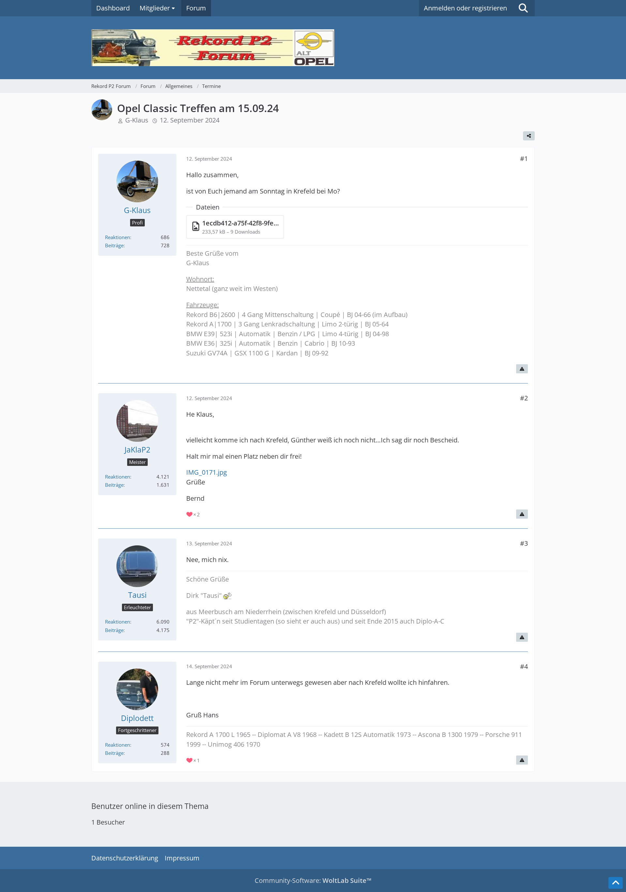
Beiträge (114, 245)
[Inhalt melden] (522, 368)
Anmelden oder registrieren (465, 8)
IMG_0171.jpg (206, 472)
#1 (524, 158)
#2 (524, 398)
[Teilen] (529, 135)
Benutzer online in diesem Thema (150, 806)
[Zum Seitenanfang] (615, 883)
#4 (524, 666)
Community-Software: (313, 880)
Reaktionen (117, 237)
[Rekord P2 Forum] (313, 47)
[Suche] (523, 8)
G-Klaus (136, 120)
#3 (524, 543)
